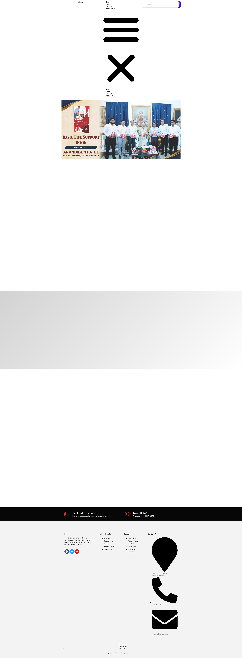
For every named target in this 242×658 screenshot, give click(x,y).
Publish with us (111, 9)
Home (108, 2)
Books (108, 4)
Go (179, 4)
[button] (121, 49)
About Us (109, 6)
